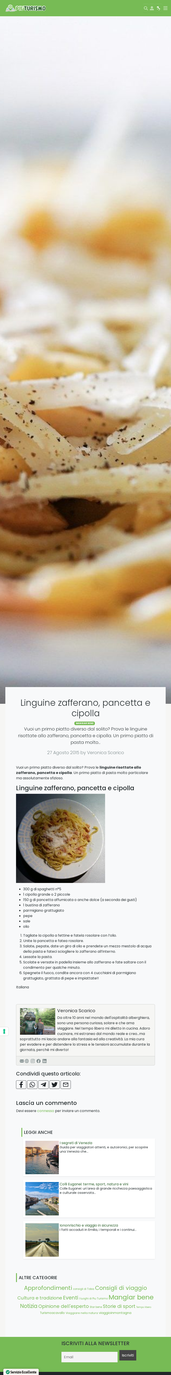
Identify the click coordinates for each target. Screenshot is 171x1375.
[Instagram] (33, 1060)
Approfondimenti (48, 1288)
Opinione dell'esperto (63, 1306)
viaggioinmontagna (115, 1312)
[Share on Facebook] (21, 1084)
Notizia (28, 1306)
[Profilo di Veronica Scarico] (37, 1021)
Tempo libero (143, 1307)
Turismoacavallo (52, 1313)
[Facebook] (39, 1060)
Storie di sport (119, 1306)
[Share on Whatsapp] (32, 1084)
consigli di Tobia (83, 1289)
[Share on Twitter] (54, 1084)
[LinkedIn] (45, 1060)
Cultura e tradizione (39, 1298)
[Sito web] (27, 1060)
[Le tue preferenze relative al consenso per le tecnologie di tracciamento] (4, 1031)
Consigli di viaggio (121, 1288)
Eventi (70, 1297)
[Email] (22, 1060)
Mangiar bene (85, 723)
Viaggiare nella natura (82, 1313)
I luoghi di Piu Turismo (93, 1298)
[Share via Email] (66, 1084)
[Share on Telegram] (43, 1084)
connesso (45, 1110)
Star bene (96, 1307)
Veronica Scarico (76, 1011)
